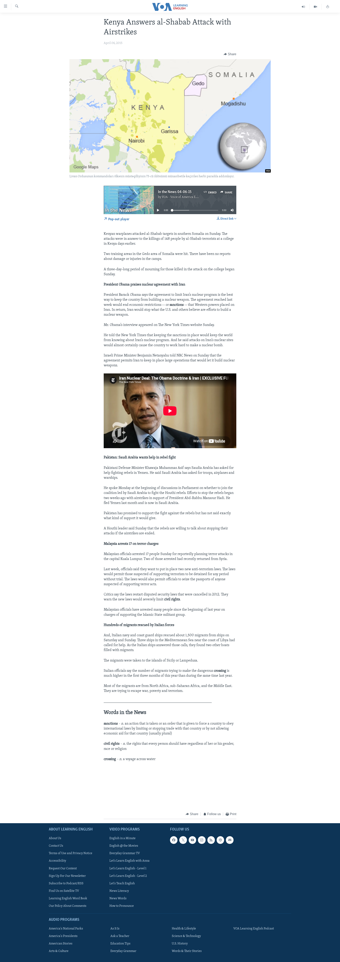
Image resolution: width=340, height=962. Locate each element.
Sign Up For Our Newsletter (67, 875)
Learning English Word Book (68, 898)
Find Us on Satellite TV (64, 890)
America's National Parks (66, 928)
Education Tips (120, 943)
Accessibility (57, 860)
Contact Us (56, 845)
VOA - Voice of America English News (187, 197)
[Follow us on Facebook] (173, 840)
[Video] (316, 7)
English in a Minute (122, 838)
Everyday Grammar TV (124, 853)
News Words (118, 898)
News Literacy (119, 890)
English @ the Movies (123, 845)
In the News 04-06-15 (174, 192)
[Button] (230, 54)
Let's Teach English (122, 883)
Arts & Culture (58, 951)
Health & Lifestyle (184, 928)
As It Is (114, 928)
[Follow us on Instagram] (201, 840)
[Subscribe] (229, 840)
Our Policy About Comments (67, 905)
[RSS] (211, 840)
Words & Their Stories (187, 951)
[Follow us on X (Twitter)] (183, 840)
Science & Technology (186, 936)
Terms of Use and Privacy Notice (70, 853)
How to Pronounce (121, 905)
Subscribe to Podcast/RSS (66, 883)
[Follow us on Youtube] (192, 840)
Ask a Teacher (119, 936)
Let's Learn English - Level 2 (128, 875)
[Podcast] (220, 840)
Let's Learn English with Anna (129, 860)
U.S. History (180, 943)
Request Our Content (63, 868)
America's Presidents (63, 936)
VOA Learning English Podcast (253, 928)
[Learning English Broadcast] (304, 7)
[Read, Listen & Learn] (328, 7)
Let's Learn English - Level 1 (127, 868)
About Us (55, 838)
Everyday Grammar (123, 951)
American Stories (60, 943)
